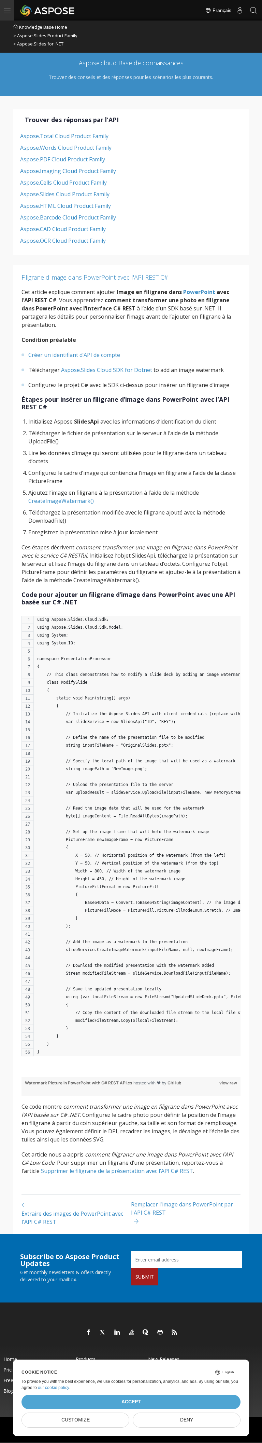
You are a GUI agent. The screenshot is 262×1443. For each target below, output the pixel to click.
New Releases (163, 1359)
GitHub (174, 1082)
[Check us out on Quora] (146, 1332)
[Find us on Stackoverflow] (131, 1332)
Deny (186, 1419)
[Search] (253, 10)
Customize (75, 1419)
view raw (228, 1082)
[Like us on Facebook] (88, 1332)
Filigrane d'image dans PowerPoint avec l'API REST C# (94, 277)
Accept (131, 1401)
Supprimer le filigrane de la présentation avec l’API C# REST (117, 1171)
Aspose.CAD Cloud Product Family (63, 229)
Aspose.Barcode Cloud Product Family (68, 217)
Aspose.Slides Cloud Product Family (65, 194)
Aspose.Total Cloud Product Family (64, 136)
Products (86, 1359)
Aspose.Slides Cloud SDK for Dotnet (106, 370)
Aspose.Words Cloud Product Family (66, 147)
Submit (144, 1276)
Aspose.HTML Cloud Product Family (65, 206)
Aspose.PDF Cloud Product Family (62, 159)
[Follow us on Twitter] (103, 1332)
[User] (240, 10)
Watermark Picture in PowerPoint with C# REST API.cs (79, 1082)
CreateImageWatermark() (61, 501)
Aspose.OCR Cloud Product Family (63, 240)
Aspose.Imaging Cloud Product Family (68, 171)
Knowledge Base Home (43, 27)
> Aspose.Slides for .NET (38, 44)
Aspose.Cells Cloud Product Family (63, 182)
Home (10, 1359)
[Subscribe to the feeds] (174, 1332)
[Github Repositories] (160, 1332)
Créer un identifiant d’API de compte (74, 355)
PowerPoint (199, 292)
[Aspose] (47, 10)
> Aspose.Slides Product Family (45, 35)
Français (221, 10)
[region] (131, 839)
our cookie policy (53, 1387)
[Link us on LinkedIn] (117, 1332)
